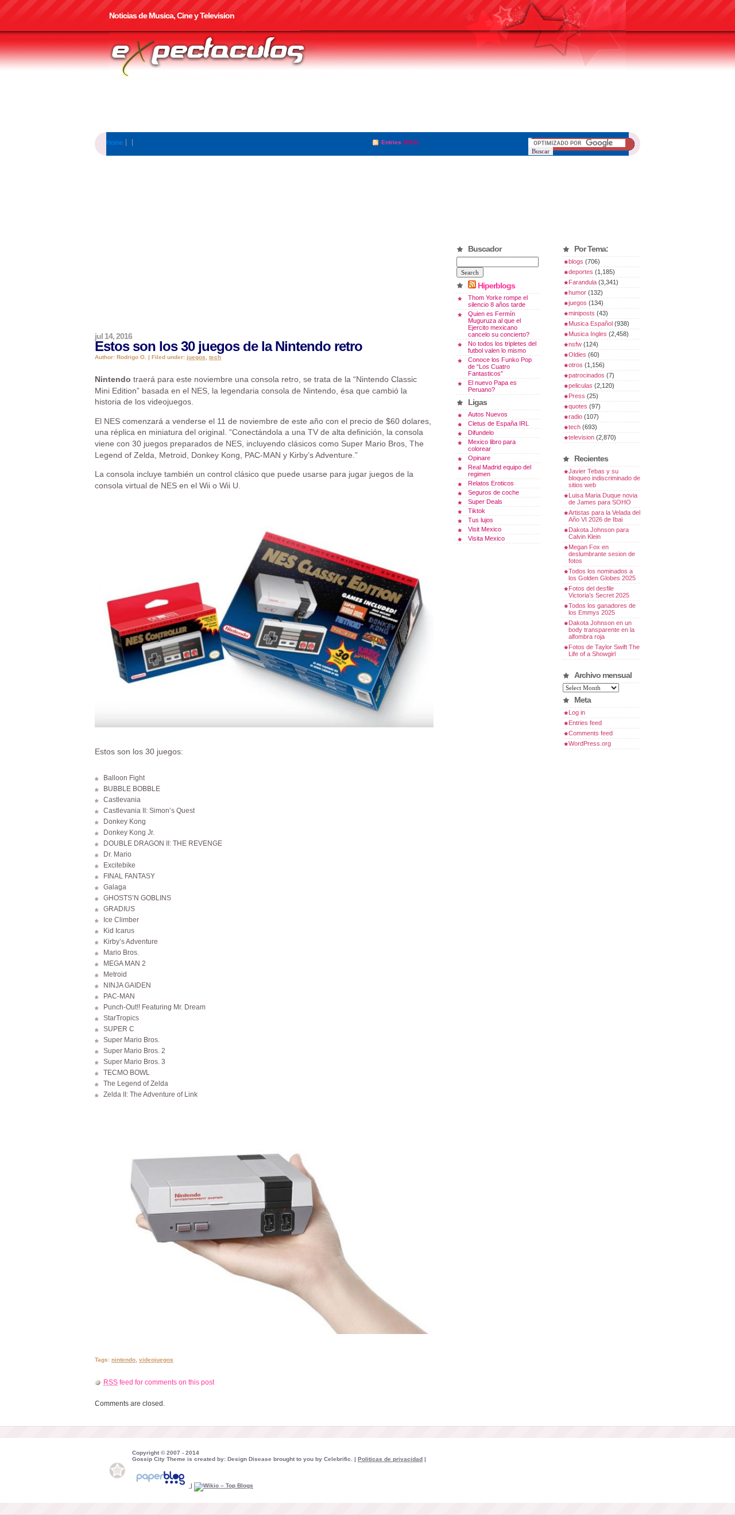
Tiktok (476, 510)
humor (577, 292)
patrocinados (586, 375)
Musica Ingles (587, 333)
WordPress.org (589, 743)
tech (215, 357)
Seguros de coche (493, 492)
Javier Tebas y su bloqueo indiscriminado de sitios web (604, 478)
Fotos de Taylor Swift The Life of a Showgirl (604, 650)
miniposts (581, 313)
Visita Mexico (486, 538)
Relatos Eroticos (491, 483)
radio (575, 416)
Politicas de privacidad (390, 1459)
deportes (580, 271)
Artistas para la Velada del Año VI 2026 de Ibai (604, 516)
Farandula (582, 282)
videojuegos (156, 1359)
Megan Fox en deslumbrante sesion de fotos (601, 553)
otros (575, 364)
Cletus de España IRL (498, 423)
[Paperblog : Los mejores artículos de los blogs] (161, 1485)
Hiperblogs (496, 285)
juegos (196, 357)
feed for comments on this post (158, 1382)
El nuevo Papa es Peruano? (492, 386)
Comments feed (590, 733)
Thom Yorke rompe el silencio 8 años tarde (498, 301)
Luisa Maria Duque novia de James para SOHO (602, 499)
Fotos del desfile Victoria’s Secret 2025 (598, 592)
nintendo (123, 1359)
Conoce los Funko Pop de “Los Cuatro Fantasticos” (500, 366)
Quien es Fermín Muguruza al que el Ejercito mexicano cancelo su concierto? (498, 324)
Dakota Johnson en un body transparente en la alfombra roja (601, 629)
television (581, 437)
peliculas (580, 385)
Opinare (479, 457)
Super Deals (485, 501)
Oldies (577, 354)
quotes (577, 406)
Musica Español (590, 323)
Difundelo (481, 432)
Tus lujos (480, 519)
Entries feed (585, 722)
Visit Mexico (484, 529)
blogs (575, 261)
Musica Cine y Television (222, 56)
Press (576, 395)
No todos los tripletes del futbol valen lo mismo (502, 347)
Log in (576, 712)
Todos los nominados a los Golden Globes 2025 (602, 574)
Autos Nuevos (488, 414)
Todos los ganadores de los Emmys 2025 (602, 609)
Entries (391, 142)
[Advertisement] (367, 106)
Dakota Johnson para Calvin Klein (598, 533)
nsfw (575, 344)
